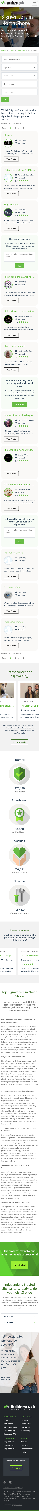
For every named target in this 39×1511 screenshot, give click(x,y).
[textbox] (17, 84)
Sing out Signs (11, 204)
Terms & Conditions (10, 1488)
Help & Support (26, 1445)
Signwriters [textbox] (8, 67)
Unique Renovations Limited (19, 311)
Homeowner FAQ (10, 1434)
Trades (11, 50)
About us (24, 1442)
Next (20, 266)
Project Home (8, 1442)
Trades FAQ (25, 1430)
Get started (19, 404)
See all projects (19, 742)
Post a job (7, 1420)
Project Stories (9, 1449)
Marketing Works (13, 552)
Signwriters (21, 50)
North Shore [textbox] (8, 76)
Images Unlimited (13, 621)
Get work (24, 1420)
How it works (8, 1424)
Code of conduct (27, 1449)
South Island (8, 1322)
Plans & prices (26, 1424)
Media (23, 1452)
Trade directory (9, 1430)
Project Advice (9, 1445)
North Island (8, 1316)
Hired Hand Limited (14, 345)
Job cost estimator (10, 1427)
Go (5, 99)
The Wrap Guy (12, 587)
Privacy (20, 1488)
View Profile (11, 159)
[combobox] (19, 67)
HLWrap (8, 135)
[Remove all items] (30, 67)
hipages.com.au (17, 1505)
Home (3, 50)
